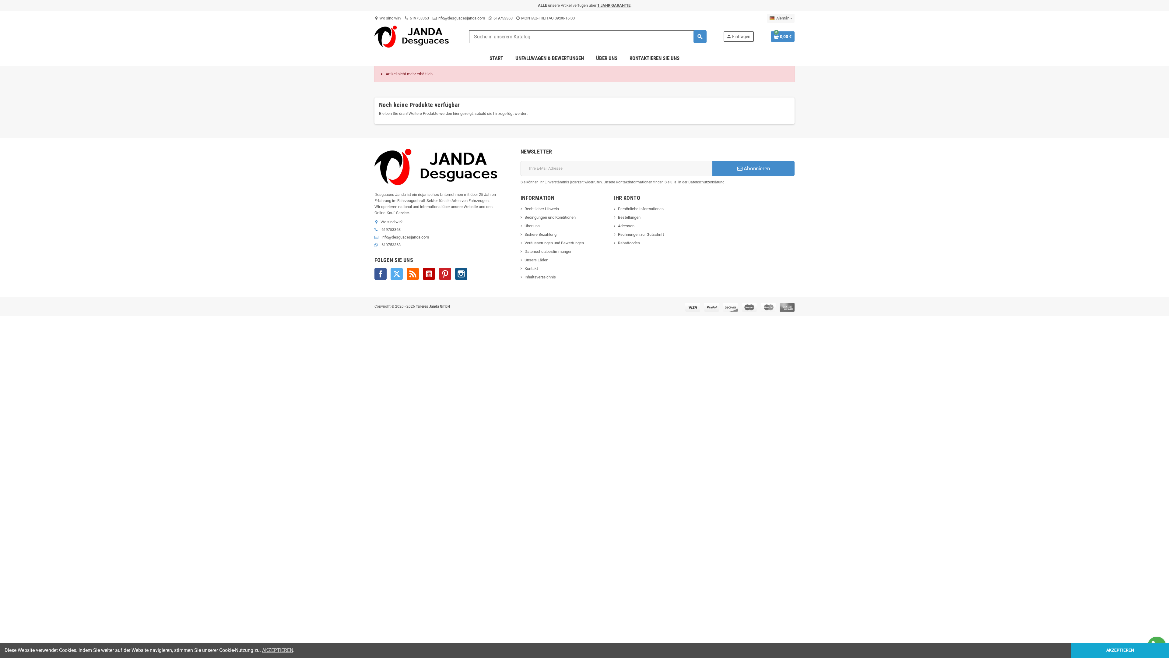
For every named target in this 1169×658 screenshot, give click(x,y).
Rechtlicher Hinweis (542, 209)
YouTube (429, 274)
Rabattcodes (629, 243)
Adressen (626, 226)
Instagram (461, 274)
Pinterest (445, 274)
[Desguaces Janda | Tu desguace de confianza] (413, 36)
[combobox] (587, 36)
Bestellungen (629, 217)
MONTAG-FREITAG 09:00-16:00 (547, 18)
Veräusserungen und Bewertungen (554, 243)
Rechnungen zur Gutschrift (641, 234)
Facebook (380, 274)
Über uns (532, 226)
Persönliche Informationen (641, 209)
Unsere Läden (536, 260)
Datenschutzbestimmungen (548, 251)
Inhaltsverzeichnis (540, 277)
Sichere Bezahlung (540, 234)
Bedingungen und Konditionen (550, 217)
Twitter (397, 274)
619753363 (419, 18)
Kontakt (531, 268)
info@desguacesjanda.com (461, 18)
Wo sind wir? (387, 18)
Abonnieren (756, 168)
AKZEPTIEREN (277, 650)
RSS (413, 274)
